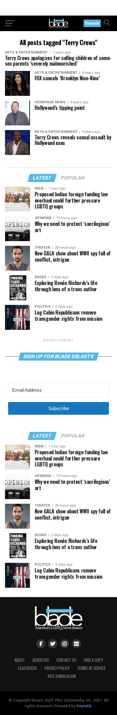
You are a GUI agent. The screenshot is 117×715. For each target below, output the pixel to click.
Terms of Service (91, 668)
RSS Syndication (62, 676)
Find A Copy (93, 660)
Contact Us (66, 660)
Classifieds (27, 668)
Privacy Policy (57, 668)
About (19, 660)
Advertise (40, 660)
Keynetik (83, 705)
